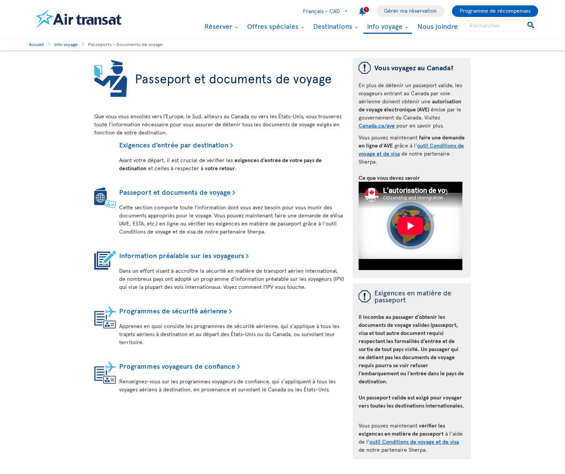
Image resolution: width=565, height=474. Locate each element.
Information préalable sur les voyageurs (181, 255)
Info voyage (383, 27)
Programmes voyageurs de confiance (177, 366)
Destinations (331, 26)
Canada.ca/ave (377, 125)
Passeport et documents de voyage (175, 192)
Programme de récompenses (495, 10)
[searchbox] (501, 25)
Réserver (217, 26)
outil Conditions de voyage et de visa (414, 441)
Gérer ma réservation (410, 10)
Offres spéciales (271, 26)
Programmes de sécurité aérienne (173, 310)
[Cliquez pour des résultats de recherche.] (531, 25)
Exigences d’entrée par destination (173, 144)
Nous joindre (437, 26)
